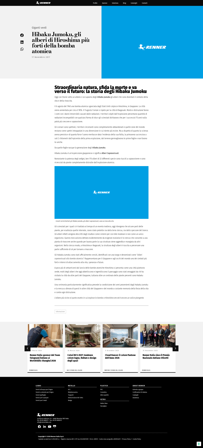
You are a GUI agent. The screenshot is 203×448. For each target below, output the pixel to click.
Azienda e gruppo (138, 389)
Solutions (115, 3)
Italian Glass (103, 403)
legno (38, 386)
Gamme (104, 3)
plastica (104, 386)
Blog (124, 3)
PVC (101, 389)
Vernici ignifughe (41, 395)
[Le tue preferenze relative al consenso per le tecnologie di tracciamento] (199, 444)
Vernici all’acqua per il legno (44, 389)
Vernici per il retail (41, 400)
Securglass (103, 406)
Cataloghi (134, 3)
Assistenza (136, 398)
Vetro (103, 399)
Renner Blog (33, 370)
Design (70, 400)
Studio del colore (76, 370)
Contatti (144, 3)
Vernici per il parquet (42, 398)
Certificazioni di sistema (140, 392)
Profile (95, 3)
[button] (22, 35)
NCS (68, 370)
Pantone (107, 370)
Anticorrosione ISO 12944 (75, 398)
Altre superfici (104, 395)
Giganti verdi (39, 27)
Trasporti (70, 395)
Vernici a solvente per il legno (45, 392)
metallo (71, 386)
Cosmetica (103, 392)
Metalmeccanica (73, 392)
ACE (69, 389)
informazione (60, 312)
